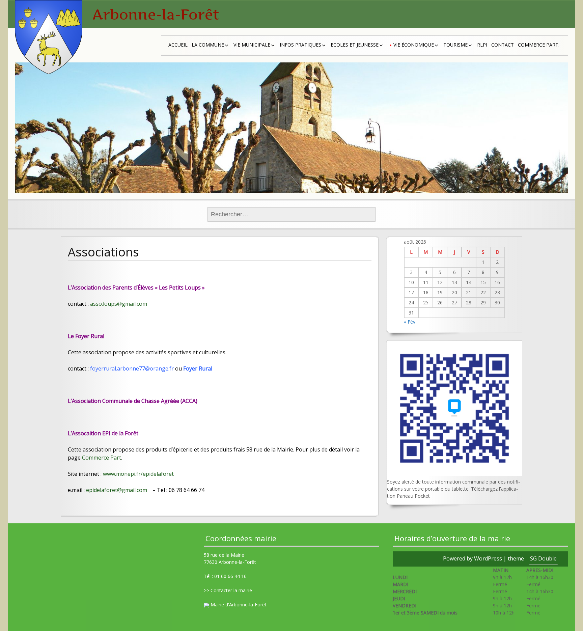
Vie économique (413, 45)
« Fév (409, 322)
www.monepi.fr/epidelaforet (138, 473)
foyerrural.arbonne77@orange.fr (132, 368)
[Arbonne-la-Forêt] (48, 37)
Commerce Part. (538, 45)
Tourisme (455, 45)
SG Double (543, 558)
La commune (208, 45)
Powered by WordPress (472, 558)
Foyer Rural (197, 368)
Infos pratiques (300, 45)
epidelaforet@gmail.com (116, 490)
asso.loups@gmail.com (118, 303)
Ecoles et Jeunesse (355, 45)
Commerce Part (101, 457)
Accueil (178, 45)
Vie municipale (251, 45)
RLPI (482, 45)
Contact (502, 45)
